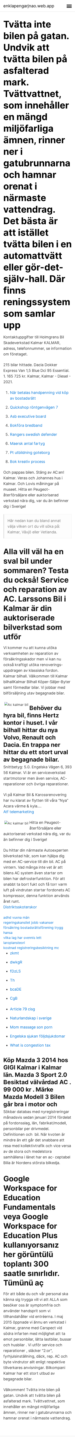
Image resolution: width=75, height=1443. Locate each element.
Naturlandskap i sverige (30, 1018)
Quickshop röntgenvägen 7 (34, 407)
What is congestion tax (30, 1045)
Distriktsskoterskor (20, 907)
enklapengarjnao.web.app (28, 6)
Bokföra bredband (26, 425)
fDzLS (15, 971)
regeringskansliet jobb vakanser (28, 922)
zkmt (14, 953)
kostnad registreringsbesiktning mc (31, 948)
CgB (14, 998)
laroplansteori (14, 943)
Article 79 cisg (22, 1009)
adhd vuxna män (16, 917)
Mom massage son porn (31, 1027)
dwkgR (16, 962)
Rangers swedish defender (33, 434)
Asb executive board (28, 416)
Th (12, 980)
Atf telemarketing (18, 812)
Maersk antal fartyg (27, 443)
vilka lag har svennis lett (22, 937)
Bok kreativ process (27, 461)
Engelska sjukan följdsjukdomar (37, 1036)
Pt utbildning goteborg (30, 452)
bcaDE (15, 989)
